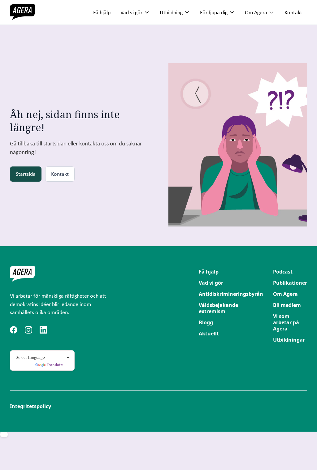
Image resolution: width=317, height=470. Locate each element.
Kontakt (293, 12)
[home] (22, 12)
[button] (135, 12)
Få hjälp (102, 12)
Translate (55, 365)
